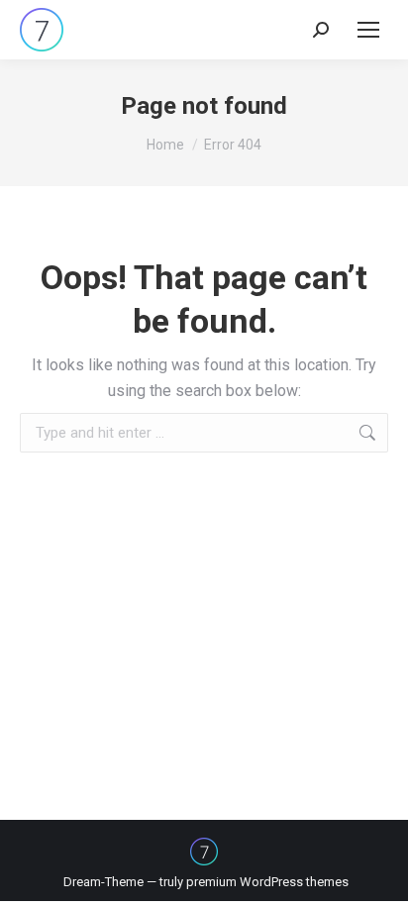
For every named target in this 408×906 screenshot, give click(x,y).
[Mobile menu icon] (368, 30)
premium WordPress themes (267, 881)
